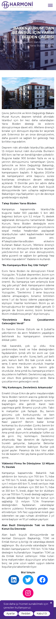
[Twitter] (28, 580)
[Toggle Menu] (50, 5)
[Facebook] (42, 580)
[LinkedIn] (13, 580)
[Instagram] (28, 593)
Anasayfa (8, 42)
